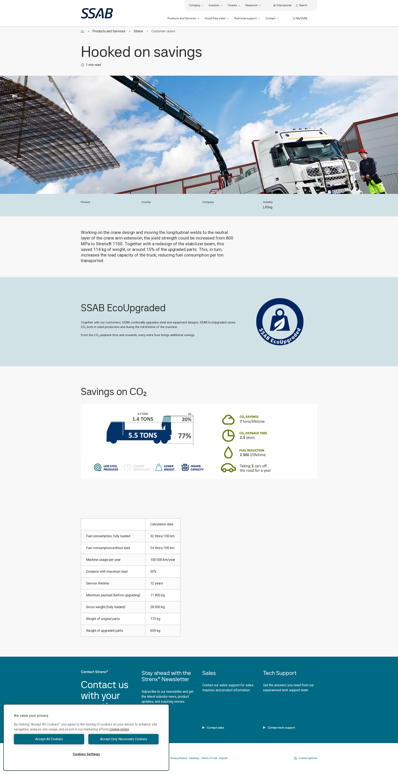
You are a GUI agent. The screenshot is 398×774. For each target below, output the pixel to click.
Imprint (223, 758)
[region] (86, 737)
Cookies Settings (86, 754)
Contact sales (215, 727)
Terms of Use (209, 758)
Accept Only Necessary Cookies (123, 739)
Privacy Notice (178, 758)
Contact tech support (281, 727)
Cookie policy (119, 729)
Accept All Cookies (49, 739)
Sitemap (194, 758)
